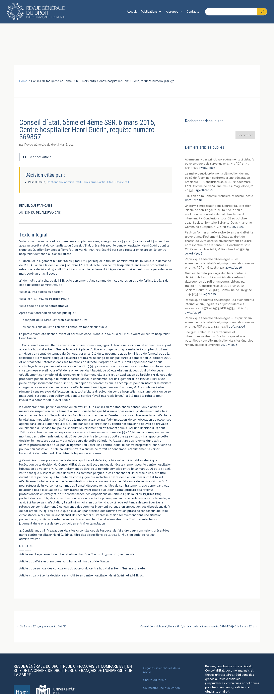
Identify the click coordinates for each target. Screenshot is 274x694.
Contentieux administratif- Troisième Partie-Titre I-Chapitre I (88, 182)
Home (23, 81)
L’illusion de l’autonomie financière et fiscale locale (219, 196)
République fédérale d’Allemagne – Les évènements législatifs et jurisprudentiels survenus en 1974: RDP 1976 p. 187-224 (219, 263)
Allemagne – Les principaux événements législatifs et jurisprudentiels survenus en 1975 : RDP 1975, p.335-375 (219, 163)
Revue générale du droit (41, 144)
